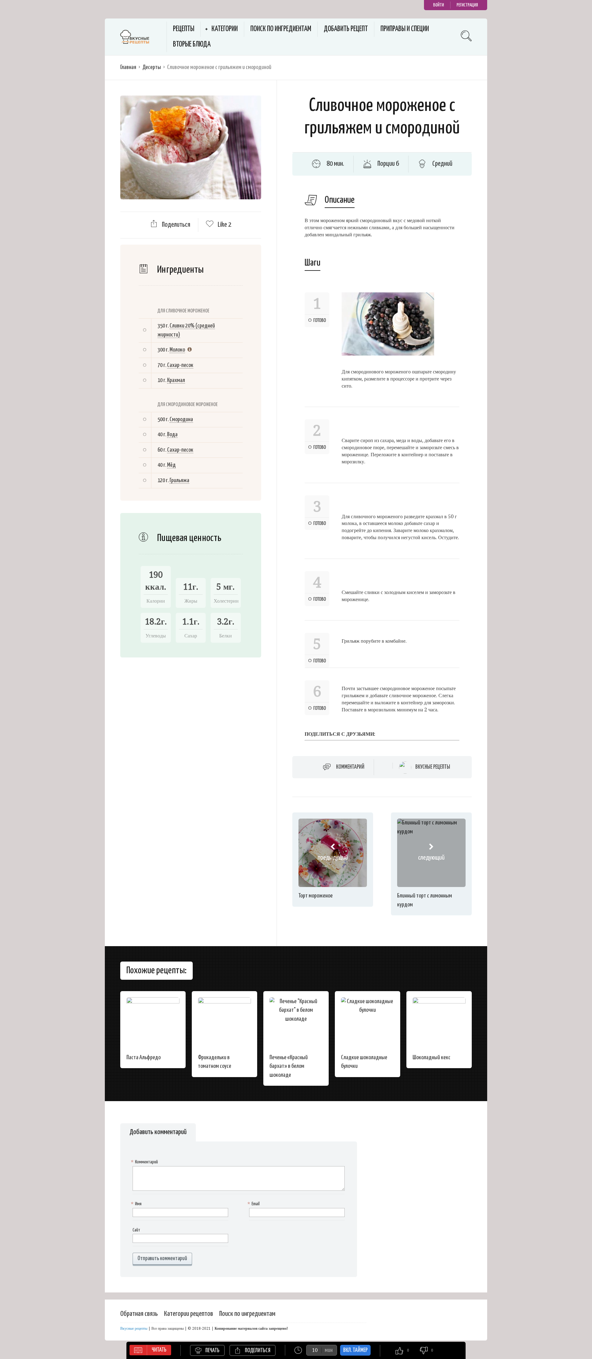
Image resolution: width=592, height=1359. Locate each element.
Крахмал (176, 380)
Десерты (151, 67)
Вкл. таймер (355, 1350)
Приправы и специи (404, 29)
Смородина (181, 419)
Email (254, 1204)
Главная (128, 67)
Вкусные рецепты (432, 767)
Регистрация (467, 5)
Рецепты (183, 29)
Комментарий (350, 767)
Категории (225, 29)
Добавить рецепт (346, 29)
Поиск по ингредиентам (280, 29)
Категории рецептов (188, 1313)
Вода (172, 434)
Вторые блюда (192, 44)
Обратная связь (139, 1313)
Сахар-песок (180, 365)
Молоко (177, 350)
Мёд (171, 465)
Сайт (136, 1230)
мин (329, 1350)
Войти (438, 5)
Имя (137, 1204)
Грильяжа (179, 480)
